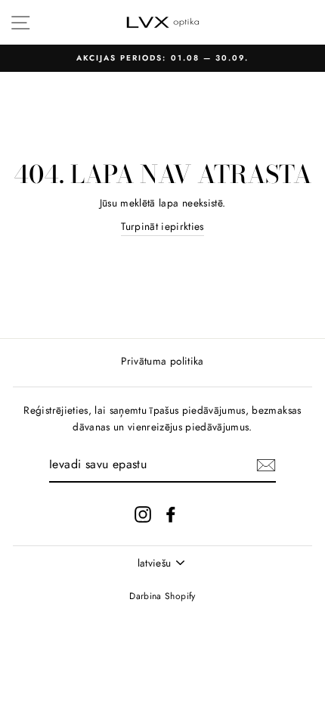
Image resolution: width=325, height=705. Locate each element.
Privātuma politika (162, 360)
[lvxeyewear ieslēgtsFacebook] (170, 514)
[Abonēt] (266, 465)
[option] (162, 58)
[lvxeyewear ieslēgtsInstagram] (143, 514)
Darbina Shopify (162, 596)
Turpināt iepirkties (162, 226)
